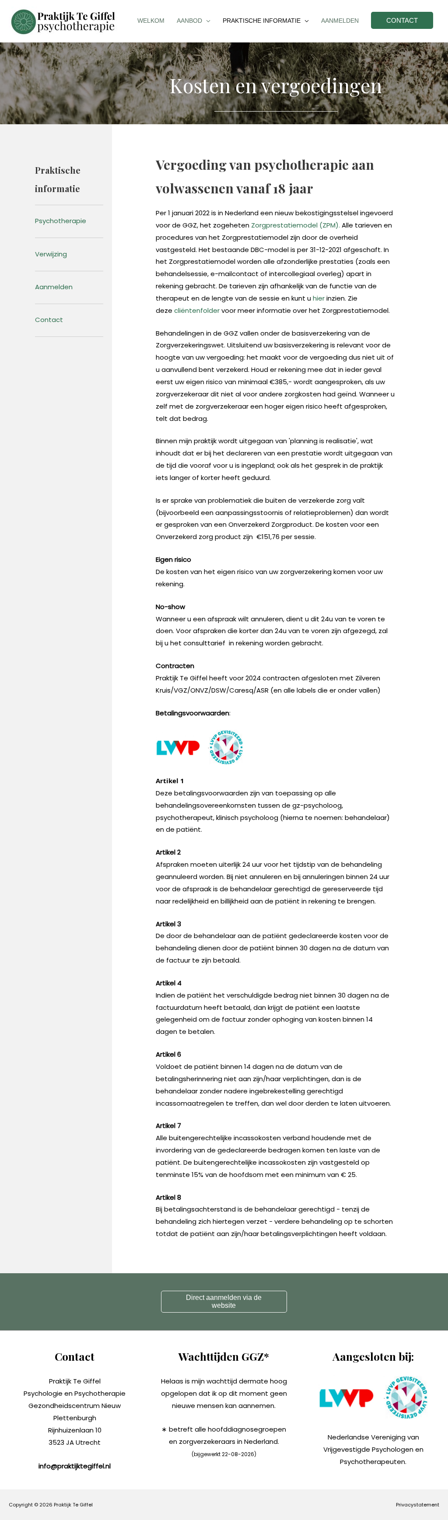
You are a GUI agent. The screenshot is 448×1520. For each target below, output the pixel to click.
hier (319, 298)
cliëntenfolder (197, 310)
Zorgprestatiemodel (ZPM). (295, 225)
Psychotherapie (60, 220)
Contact (49, 319)
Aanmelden (54, 286)
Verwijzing (51, 254)
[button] (224, 1302)
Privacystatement (417, 1504)
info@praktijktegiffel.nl (74, 1466)
